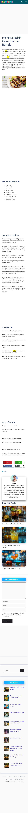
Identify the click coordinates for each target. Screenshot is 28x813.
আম (8, 57)
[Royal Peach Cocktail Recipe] (14, 565)
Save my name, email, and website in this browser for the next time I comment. (14, 615)
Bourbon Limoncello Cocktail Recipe (11, 546)
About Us (15, 779)
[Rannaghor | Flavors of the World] (7, 2)
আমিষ (5, 471)
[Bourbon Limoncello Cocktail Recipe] (14, 542)
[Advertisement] (14, 19)
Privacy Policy (8, 779)
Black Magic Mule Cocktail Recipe (13, 524)
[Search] (22, 670)
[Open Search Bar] (22, 2)
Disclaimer (16, 776)
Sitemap (21, 779)
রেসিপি (14, 351)
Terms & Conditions (7, 776)
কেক (6, 51)
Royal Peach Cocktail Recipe (11, 569)
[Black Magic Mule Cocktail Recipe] (14, 521)
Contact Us (23, 776)
